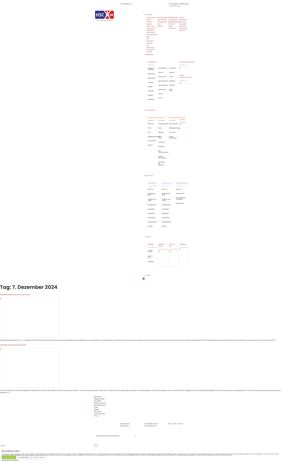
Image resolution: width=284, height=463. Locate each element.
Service (148, 275)
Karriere (148, 237)
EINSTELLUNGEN (38, 457)
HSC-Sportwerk (150, 110)
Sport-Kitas (149, 175)
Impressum (14, 460)
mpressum (173, 436)
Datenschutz (183, 436)
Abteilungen (149, 54)
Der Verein (149, 15)
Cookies (2, 445)
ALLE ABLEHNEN (23, 457)
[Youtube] (100, 424)
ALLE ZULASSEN (9, 457)
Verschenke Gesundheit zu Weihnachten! (13, 345)
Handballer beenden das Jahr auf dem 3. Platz (15, 294)
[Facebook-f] (96, 424)
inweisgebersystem (182, 438)
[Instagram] (98, 424)
